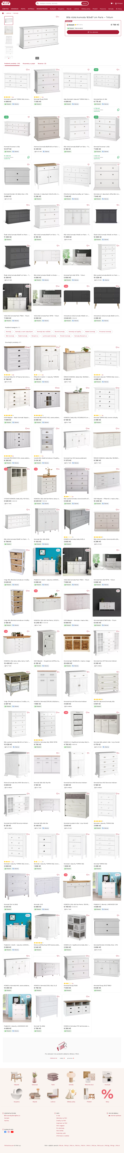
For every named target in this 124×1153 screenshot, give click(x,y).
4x (42, 374)
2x (42, 97)
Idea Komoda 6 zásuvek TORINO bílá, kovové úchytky (81, 99)
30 (88, 388)
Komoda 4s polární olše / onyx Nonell (76, 823)
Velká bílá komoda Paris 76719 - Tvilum (46, 316)
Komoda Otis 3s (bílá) (11, 904)
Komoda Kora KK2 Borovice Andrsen (105, 782)
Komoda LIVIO (38, 904)
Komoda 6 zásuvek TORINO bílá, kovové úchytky (19, 99)
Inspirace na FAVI (61, 1123)
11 (118, 550)
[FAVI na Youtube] (12, 1132)
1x (42, 456)
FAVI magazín (60, 1125)
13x (13, 374)
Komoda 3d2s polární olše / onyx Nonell (107, 742)
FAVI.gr (112, 1145)
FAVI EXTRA (59, 1130)
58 (88, 347)
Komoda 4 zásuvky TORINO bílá (104, 823)
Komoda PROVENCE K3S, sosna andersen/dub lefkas (51, 417)
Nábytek (16, 1084)
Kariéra (6, 1120)
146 (29, 388)
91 (88, 915)
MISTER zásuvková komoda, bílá (104, 701)
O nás (58, 1115)
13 (58, 17)
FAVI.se (94, 1145)
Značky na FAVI (61, 1120)
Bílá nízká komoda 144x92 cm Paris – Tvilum (78, 234)
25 (118, 286)
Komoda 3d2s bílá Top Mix (42, 782)
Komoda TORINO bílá (100, 864)
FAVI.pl (66, 1145)
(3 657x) (81, 24)
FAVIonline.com (9, 1145)
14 (58, 834)
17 (58, 591)
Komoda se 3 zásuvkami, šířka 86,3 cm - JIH (108, 194)
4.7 (77, 24)
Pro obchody (60, 1128)
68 (29, 591)
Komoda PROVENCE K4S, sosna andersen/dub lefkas (21, 458)
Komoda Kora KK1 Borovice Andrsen (75, 701)
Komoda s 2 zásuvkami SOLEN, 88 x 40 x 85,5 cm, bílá (51, 194)
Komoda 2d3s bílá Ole (41, 823)
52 (58, 69)
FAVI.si (118, 1145)
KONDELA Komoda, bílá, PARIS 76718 (45, 742)
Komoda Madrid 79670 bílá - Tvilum (105, 620)
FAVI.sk (61, 1145)
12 (118, 631)
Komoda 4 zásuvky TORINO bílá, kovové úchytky (19, 864)
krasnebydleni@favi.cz (13, 1115)
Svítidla (71, 1084)
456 (28, 347)
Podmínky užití (61, 1133)
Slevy (107, 1101)
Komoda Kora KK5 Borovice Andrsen (75, 782)
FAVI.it (89, 1145)
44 (58, 712)
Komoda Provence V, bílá (12, 146)
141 (58, 286)
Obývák (35, 1101)
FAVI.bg (107, 1145)
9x (13, 456)
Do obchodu (94, 32)
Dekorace (35, 1084)
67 (58, 428)
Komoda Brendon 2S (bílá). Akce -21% (16, 194)
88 (88, 428)
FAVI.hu (77, 1145)
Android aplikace (116, 1115)
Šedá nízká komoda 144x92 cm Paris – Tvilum (108, 234)
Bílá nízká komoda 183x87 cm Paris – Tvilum (18, 539)
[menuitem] (5, 9)
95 (88, 712)
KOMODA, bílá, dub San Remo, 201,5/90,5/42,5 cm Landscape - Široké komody (59, 620)
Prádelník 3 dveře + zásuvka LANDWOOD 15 (48, 580)
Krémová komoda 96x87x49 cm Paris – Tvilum (49, 146)
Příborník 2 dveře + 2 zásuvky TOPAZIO (46, 377)
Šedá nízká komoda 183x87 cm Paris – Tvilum (18, 234)
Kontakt (6, 1118)
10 (29, 205)
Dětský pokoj (71, 1101)
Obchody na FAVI (61, 1118)
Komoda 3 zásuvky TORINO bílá (74, 864)
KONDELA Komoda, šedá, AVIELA (74, 539)
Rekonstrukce (89, 1084)
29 (29, 286)
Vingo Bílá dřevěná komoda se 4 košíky (16, 620)
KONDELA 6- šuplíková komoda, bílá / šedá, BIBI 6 (80, 945)
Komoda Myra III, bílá (100, 99)
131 (58, 347)
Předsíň (89, 1101)
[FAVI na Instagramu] (8, 1132)
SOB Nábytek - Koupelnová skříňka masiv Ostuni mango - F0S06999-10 (57, 661)
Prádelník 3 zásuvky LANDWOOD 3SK (106, 904)
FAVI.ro (72, 1145)
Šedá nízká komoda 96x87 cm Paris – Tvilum (18, 275)
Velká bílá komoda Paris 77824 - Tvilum (16, 316)
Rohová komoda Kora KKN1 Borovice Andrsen (18, 782)
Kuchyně (107, 1084)
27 (118, 509)
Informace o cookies (62, 1135)
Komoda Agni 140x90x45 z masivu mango (77, 661)
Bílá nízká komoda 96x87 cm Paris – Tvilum (78, 146)
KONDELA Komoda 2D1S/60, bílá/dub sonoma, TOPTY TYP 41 (53, 701)
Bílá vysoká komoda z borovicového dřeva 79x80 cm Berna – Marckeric (86, 499)
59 (29, 550)
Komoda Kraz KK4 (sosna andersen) (75, 458)
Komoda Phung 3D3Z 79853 (102, 985)
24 (29, 915)
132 (88, 469)
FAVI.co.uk (100, 1145)
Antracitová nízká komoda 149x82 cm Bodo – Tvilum (80, 316)
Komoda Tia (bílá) (39, 1026)
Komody (15, 13)
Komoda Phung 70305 (41, 99)
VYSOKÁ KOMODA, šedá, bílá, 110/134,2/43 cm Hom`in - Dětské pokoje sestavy (29, 499)
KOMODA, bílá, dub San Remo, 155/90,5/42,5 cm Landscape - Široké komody (88, 904)
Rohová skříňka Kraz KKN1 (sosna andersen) (48, 945)
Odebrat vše (53, 1058)
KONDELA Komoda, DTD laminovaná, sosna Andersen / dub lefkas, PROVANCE (89, 1026)
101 (118, 875)
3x (13, 97)
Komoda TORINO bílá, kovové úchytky (106, 417)
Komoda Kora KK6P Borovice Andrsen (16, 823)
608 (58, 388)
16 (58, 469)
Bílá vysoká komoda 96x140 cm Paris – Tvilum (108, 275)
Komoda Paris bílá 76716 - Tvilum (74, 275)
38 (88, 834)
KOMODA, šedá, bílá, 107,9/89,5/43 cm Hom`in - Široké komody (84, 417)
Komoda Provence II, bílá (101, 146)
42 (29, 69)
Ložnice (8, 13)
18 (58, 509)
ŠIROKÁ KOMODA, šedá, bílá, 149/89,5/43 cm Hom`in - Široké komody (86, 377)
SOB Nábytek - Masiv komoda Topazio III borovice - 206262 (23, 417)
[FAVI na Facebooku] (5, 1132)
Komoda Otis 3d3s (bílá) (41, 539)
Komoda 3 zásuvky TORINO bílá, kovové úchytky (49, 864)
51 (118, 469)
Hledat (85, 3)
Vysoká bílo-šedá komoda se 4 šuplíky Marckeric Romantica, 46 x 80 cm (57, 458)
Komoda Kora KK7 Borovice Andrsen (105, 661)
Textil (53, 1084)
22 (88, 509)
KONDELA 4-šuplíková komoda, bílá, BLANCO (78, 742)
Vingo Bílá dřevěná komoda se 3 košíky (16, 580)
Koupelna (17, 1101)
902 (28, 428)
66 (118, 388)
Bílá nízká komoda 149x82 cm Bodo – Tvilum (48, 275)
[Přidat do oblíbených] (88, 69)
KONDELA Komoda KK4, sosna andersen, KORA (19, 985)
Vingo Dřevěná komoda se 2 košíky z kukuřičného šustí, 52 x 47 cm (25, 701)
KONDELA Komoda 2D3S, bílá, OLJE (45, 985)
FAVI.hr (83, 1145)
